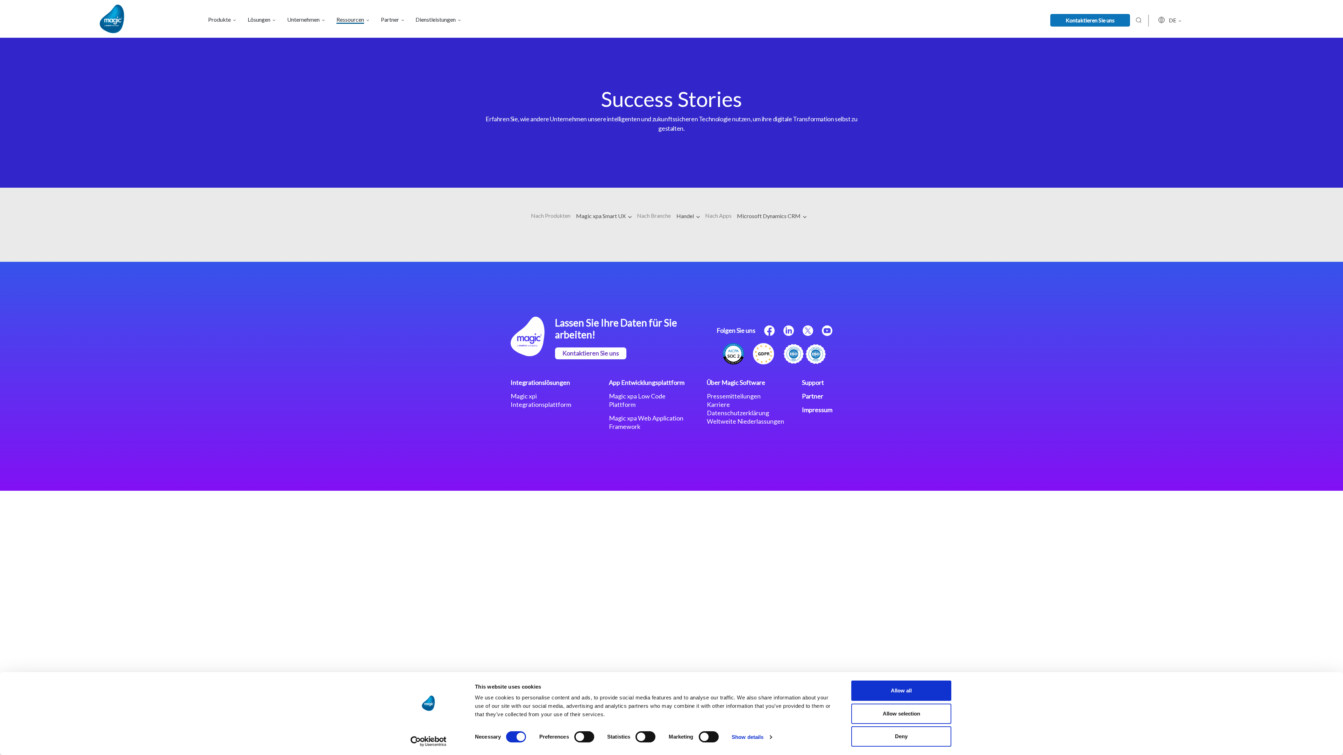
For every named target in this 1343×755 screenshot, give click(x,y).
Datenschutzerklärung (738, 413)
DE (1173, 20)
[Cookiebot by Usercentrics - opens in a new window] (428, 741)
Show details (747, 737)
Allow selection (901, 714)
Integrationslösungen (540, 382)
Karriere (718, 404)
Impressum (817, 410)
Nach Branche (654, 215)
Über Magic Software (736, 382)
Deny (901, 736)
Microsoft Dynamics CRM (769, 216)
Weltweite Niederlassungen (745, 421)
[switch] (584, 736)
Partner (812, 396)
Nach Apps (718, 215)
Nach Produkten (550, 215)
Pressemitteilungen (734, 396)
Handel (685, 216)
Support (813, 382)
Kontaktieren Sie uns (1090, 20)
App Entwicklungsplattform (646, 382)
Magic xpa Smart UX (601, 216)
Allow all (901, 690)
